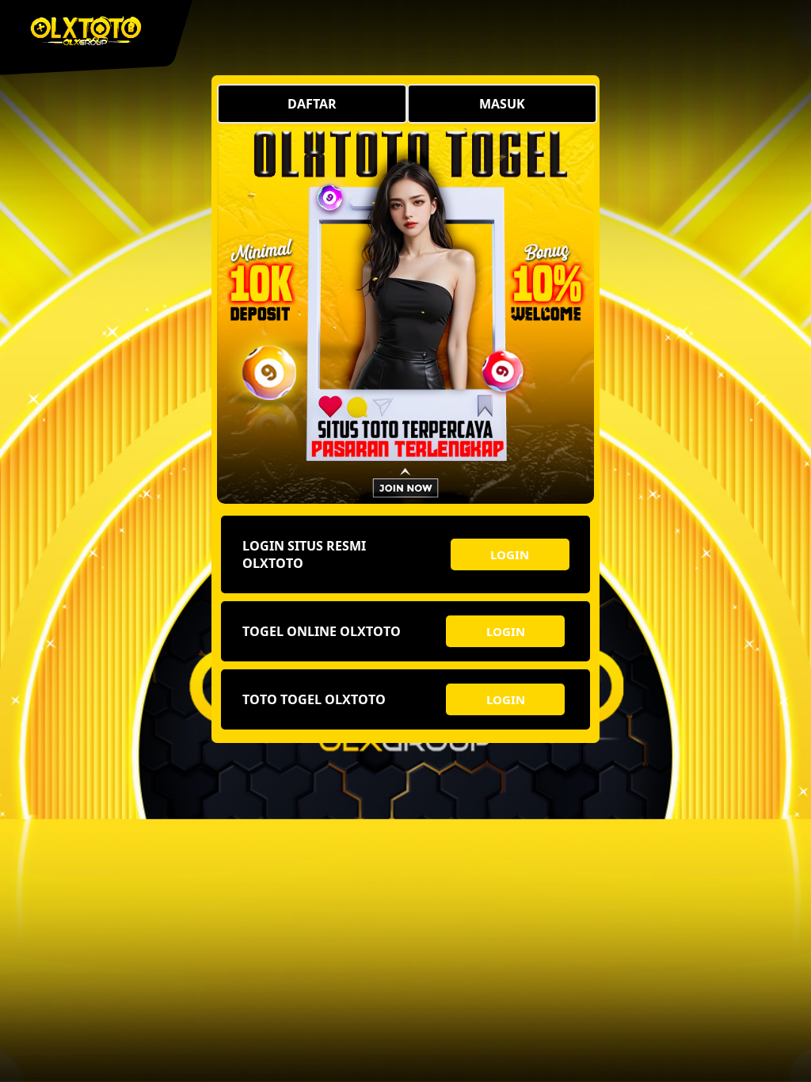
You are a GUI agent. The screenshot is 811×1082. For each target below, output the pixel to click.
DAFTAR (312, 103)
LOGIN (509, 554)
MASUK (502, 103)
